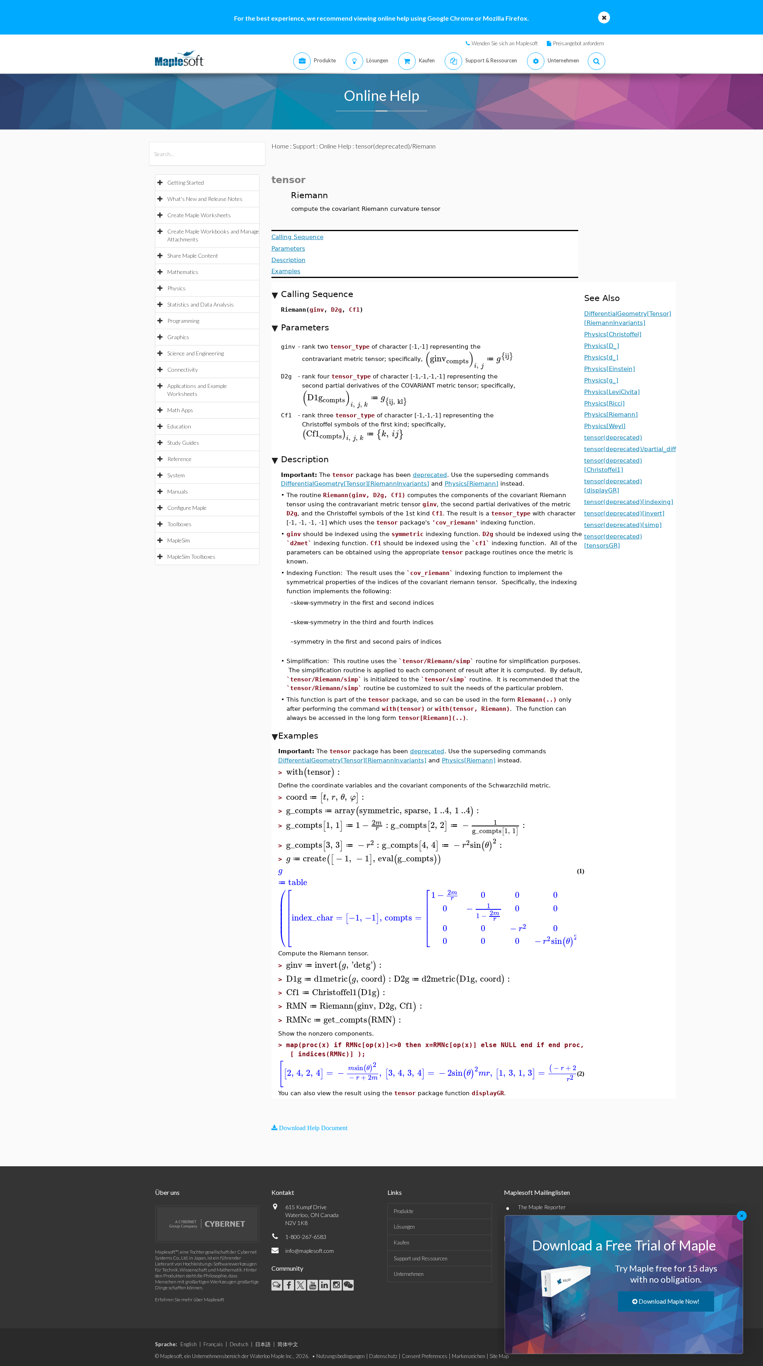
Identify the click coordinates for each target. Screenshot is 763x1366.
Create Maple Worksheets (199, 215)
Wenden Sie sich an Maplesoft (505, 43)
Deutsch (239, 1344)
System (176, 475)
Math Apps (180, 410)
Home (280, 146)
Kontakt (282, 1192)
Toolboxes (179, 524)
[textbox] (469, 359)
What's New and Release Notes (204, 198)
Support (304, 146)
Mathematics (182, 271)
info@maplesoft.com (309, 1250)
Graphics (178, 337)
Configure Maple (187, 507)
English (188, 1344)
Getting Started (185, 182)
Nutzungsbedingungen (340, 1356)
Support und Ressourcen (420, 1258)
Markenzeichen (468, 1356)
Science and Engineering (195, 353)
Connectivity (182, 369)
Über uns (167, 1192)
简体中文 (287, 1344)
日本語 (263, 1344)
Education (179, 426)
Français (213, 1344)
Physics (176, 288)
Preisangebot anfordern (578, 43)
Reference (179, 458)
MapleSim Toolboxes (191, 556)
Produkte (403, 1211)
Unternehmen (409, 1274)
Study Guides (183, 442)
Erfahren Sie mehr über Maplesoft (189, 1299)
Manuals (177, 491)
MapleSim (178, 540)
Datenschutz (383, 1356)
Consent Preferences (424, 1356)
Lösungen (404, 1226)
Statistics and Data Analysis (200, 304)
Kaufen (401, 1242)
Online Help (335, 146)
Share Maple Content (192, 255)
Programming (183, 320)
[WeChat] (348, 1285)
